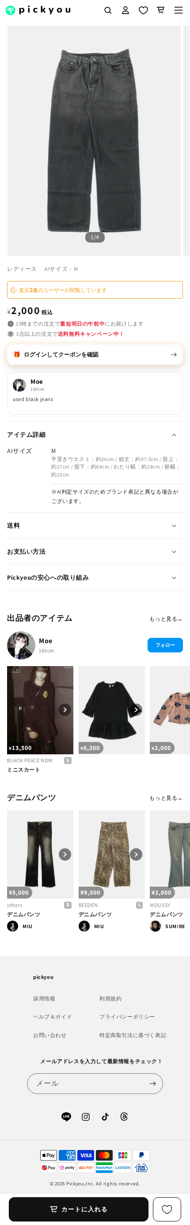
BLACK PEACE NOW (30, 760)
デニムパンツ (24, 914)
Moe (46, 640)
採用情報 (44, 998)
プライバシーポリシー (127, 1016)
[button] (178, 10)
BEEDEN (88, 905)
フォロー (165, 645)
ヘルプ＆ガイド (52, 1016)
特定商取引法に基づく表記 (132, 1035)
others (15, 905)
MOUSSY (160, 905)
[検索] (108, 10)
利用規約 (110, 998)
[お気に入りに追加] (167, 1209)
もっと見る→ (166, 618)
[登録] (153, 1083)
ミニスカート (24, 769)
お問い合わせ (50, 1035)
